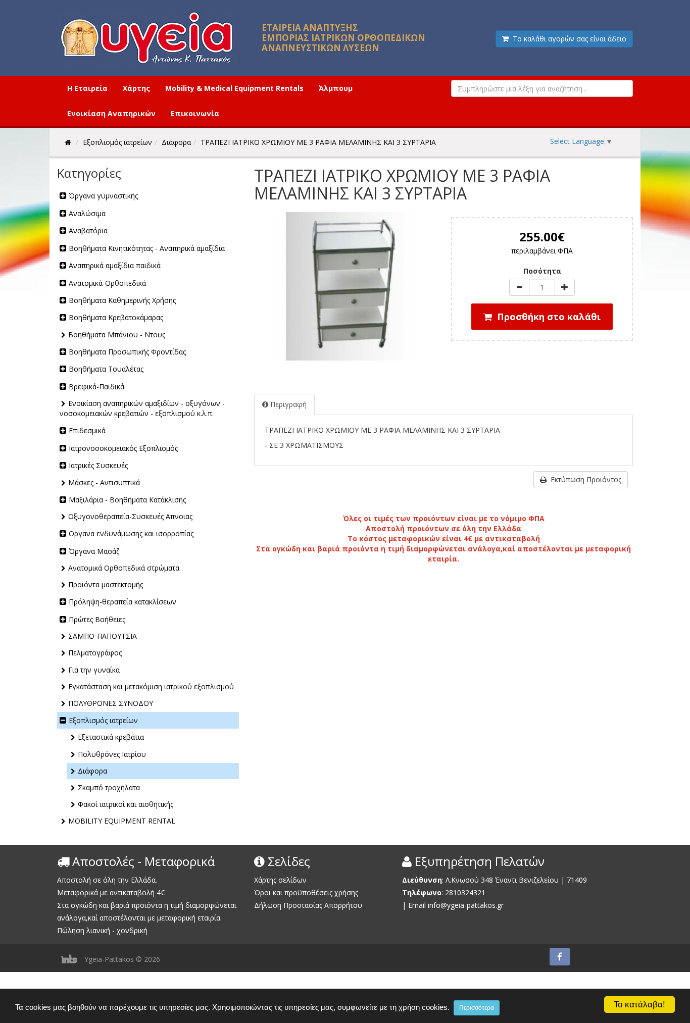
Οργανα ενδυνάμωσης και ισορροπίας (131, 533)
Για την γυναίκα (94, 670)
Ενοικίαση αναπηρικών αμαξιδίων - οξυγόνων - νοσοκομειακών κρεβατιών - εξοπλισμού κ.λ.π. (142, 408)
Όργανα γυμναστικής (103, 195)
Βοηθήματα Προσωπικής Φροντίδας (127, 351)
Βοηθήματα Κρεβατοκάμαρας (116, 317)
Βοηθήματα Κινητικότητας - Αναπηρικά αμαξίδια (147, 248)
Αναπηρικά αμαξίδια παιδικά (115, 265)
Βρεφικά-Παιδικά (96, 386)
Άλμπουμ (336, 88)
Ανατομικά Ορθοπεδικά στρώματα (123, 568)
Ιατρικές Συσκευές (98, 465)
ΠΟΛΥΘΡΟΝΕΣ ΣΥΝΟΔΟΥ (110, 703)
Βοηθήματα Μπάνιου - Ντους (116, 334)
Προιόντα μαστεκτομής (105, 584)
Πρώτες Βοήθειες (97, 619)
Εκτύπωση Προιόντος (584, 479)
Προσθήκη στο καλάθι (546, 317)
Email (417, 905)
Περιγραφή (287, 404)
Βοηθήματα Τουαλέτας (106, 369)
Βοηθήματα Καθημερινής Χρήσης (122, 300)
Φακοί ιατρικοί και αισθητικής (125, 804)
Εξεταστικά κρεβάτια (111, 737)
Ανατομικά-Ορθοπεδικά (107, 283)
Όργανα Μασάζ (94, 551)
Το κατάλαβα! (639, 1004)
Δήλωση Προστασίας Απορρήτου (308, 905)
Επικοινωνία (195, 113)
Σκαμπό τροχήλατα (109, 787)
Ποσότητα (542, 271)
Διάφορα (92, 771)
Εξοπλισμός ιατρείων (103, 720)
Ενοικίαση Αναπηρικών (111, 113)
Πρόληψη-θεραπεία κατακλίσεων (122, 601)
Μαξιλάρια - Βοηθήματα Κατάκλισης (127, 499)
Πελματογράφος (95, 652)
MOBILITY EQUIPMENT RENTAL (121, 821)
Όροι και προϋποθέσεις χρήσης (306, 892)
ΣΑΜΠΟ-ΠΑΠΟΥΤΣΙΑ (102, 636)
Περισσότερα (476, 1007)
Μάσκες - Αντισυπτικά (104, 482)
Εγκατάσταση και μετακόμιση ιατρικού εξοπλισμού (151, 686)
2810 (453, 892)
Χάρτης (136, 88)
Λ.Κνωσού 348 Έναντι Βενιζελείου (503, 880)
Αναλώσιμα (87, 213)
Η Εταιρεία (87, 88)
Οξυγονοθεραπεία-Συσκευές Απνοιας (130, 516)
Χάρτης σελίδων (280, 880)
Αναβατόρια (88, 230)
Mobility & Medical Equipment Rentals (234, 88)
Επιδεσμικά (87, 430)
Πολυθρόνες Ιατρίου (112, 754)
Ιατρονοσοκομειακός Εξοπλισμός (123, 448)
